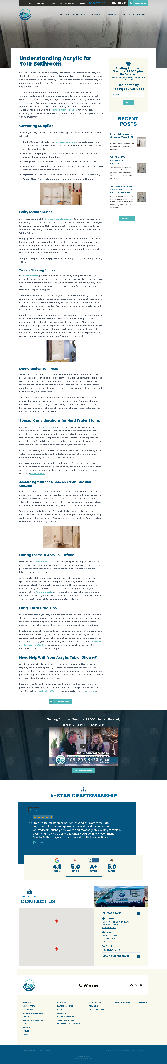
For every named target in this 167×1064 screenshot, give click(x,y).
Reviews (82, 3)
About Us (27, 3)
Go (127, 103)
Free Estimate (140, 3)
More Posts (127, 218)
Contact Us (41, 3)
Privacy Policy (44, 1051)
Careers (26, 1034)
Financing (93, 1006)
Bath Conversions (134, 14)
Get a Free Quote (61, 701)
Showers (110, 14)
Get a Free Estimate (83, 770)
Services (61, 1002)
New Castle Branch (115, 956)
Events (26, 1031)
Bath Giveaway (70, 3)
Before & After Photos (33, 1013)
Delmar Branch (112, 913)
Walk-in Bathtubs (65, 1020)
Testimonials (29, 1009)
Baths (94, 14)
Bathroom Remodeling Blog (35, 1020)
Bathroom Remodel (71, 14)
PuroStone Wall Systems (68, 1024)
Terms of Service (30, 1051)
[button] (84, 876)
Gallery (26, 1016)
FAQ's (25, 1024)
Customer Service (97, 1009)
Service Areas (57, 3)
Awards (26, 1027)
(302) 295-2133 (111, 949)
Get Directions (109, 927)
